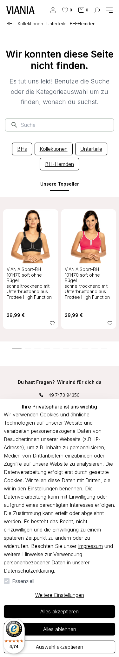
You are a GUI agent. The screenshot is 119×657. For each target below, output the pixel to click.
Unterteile (91, 149)
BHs (22, 149)
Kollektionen (54, 149)
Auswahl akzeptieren (59, 647)
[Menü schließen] (109, 10)
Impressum (90, 546)
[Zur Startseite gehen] (20, 10)
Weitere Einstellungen (59, 595)
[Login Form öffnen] (53, 10)
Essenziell (23, 581)
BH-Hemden (59, 164)
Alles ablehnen (59, 629)
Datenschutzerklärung (29, 571)
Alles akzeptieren (59, 611)
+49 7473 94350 (63, 395)
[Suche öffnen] (97, 10)
